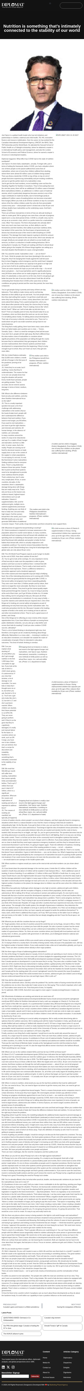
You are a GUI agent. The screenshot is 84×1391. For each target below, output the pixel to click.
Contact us (47, 1367)
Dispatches (67, 1363)
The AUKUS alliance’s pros (13, 1334)
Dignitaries (67, 1372)
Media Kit (46, 1363)
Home (45, 1358)
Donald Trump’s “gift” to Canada (56, 1326)
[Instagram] (13, 1367)
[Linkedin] (3, 1367)
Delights (66, 1367)
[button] (50, 3)
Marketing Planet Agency (59, 1385)
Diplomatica (67, 1358)
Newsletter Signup (11, 1373)
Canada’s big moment (52, 1318)
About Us (46, 1372)
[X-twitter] (8, 1367)
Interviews (67, 1377)
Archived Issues (48, 1377)
